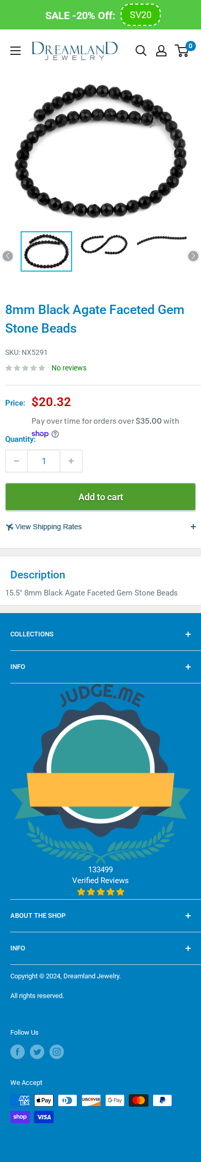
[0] (182, 50)
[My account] (161, 50)
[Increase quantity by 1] (71, 461)
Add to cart (100, 496)
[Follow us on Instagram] (56, 1052)
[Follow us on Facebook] (17, 1052)
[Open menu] (15, 51)
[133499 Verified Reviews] (100, 892)
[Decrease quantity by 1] (16, 461)
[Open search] (141, 50)
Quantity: (20, 439)
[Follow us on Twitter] (37, 1052)
